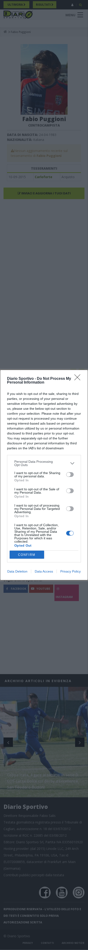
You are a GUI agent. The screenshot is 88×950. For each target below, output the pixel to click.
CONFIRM (26, 555)
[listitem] (44, 463)
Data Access (44, 571)
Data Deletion (17, 571)
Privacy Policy (70, 571)
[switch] (70, 474)
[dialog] (44, 475)
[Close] (78, 378)
